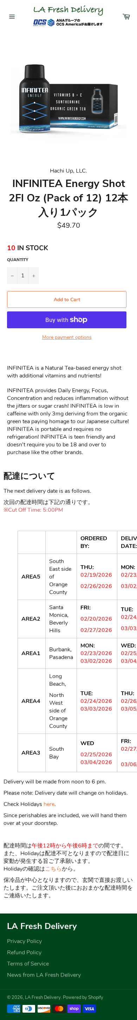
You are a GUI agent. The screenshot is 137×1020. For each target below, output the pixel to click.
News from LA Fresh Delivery (44, 975)
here (49, 804)
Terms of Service (28, 964)
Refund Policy (24, 952)
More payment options (67, 337)
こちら (53, 869)
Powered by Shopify (83, 997)
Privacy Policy (24, 941)
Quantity (17, 260)
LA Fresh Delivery (43, 997)
